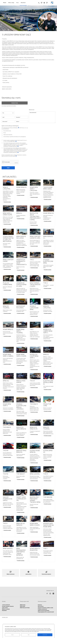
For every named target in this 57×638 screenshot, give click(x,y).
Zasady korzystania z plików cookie (45, 607)
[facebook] (47, 594)
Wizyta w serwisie (6, 609)
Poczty (5, 132)
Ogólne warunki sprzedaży (43, 610)
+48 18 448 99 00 (6, 604)
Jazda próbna (5, 607)
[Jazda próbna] (44, 2)
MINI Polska (22, 606)
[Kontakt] (41, 2)
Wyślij (8, 167)
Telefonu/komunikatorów (8, 134)
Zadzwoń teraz (14, 102)
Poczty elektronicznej (7, 130)
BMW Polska (22, 604)
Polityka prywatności (42, 609)
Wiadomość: (32, 109)
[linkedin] (53, 594)
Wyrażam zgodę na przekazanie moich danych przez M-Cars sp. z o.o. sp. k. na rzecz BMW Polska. (15, 141)
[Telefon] (39, 2)
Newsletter (4, 610)
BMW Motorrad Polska (25, 607)
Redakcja (40, 604)
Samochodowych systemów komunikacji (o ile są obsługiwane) (15, 136)
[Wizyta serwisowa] (47, 2)
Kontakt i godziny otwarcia (8, 606)
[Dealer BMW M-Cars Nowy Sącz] (52, 2)
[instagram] (50, 594)
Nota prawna (41, 606)
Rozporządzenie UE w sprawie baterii (46, 611)
